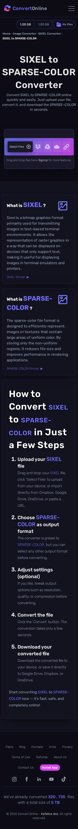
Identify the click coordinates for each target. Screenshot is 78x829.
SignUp (43, 160)
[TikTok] (64, 779)
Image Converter (24, 33)
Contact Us (26, 767)
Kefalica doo (49, 814)
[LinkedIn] (39, 779)
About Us (60, 757)
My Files (68, 24)
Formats (37, 747)
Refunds (42, 757)
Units (52, 747)
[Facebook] (27, 779)
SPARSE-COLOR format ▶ (25, 368)
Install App (50, 767)
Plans (9, 747)
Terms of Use (21, 757)
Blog (22, 747)
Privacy (67, 747)
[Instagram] (14, 779)
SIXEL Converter (49, 33)
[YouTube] (51, 779)
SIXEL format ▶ (18, 277)
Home (7, 33)
